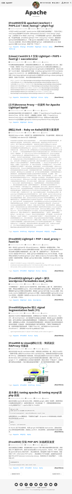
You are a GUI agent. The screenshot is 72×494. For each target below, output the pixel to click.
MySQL (47, 231)
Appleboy (27, 487)
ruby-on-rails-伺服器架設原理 (27, 117)
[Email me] (16, 484)
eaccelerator (25, 97)
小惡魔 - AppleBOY (6, 3)
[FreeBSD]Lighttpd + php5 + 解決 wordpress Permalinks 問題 (37, 256)
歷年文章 (66, 3)
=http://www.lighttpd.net (28, 69)
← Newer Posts (15, 474)
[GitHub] (26, 484)
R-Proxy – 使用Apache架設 (46, 117)
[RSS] (56, 484)
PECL (13, 456)
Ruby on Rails (19, 135)
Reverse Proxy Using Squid (50, 119)
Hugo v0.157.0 (20, 489)
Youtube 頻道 (46, 3)
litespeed (40, 231)
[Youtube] (51, 484)
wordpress (37, 300)
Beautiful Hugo (37, 489)
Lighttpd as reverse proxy (32, 119)
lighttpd (11, 40)
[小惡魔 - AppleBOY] (36, 4)
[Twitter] (41, 484)
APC (14, 454)
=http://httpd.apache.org (28, 67)
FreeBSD (16, 31)
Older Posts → (57, 474)
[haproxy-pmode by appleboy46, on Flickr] (36, 373)
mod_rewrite (48, 254)
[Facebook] (21, 484)
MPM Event (22, 254)
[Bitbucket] (36, 484)
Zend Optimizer (19, 318)
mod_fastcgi (22, 44)
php (51, 47)
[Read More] (59, 46)
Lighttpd (48, 36)
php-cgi (12, 49)
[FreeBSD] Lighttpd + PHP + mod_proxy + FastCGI (37, 38)
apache (29, 31)
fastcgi (23, 47)
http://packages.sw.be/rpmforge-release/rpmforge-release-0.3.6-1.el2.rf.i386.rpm (32, 93)
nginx (54, 231)
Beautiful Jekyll (50, 489)
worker (34, 31)
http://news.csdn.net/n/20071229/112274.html (23, 227)
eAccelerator (53, 316)
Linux (45, 47)
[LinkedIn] (46, 484)
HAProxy (24, 231)
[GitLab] (31, 484)
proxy (31, 122)
